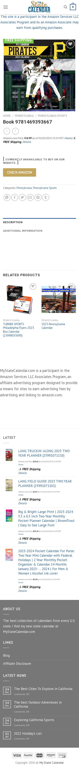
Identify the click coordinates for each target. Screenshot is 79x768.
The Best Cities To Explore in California (43, 689)
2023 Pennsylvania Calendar (53, 326)
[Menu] (5, 7)
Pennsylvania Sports (52, 116)
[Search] (65, 7)
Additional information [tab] (22, 230)
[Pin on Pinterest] (38, 197)
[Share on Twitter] (22, 197)
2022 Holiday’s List (28, 733)
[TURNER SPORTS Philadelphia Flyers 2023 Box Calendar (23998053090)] (20, 299)
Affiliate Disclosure (17, 663)
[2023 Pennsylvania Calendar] (59, 299)
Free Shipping (18, 40)
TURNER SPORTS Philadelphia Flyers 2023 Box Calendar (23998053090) (18, 329)
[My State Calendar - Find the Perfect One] (39, 7)
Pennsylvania (24, 116)
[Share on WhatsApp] (7, 197)
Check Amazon (19, 172)
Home (7, 116)
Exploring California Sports (34, 720)
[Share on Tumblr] (45, 197)
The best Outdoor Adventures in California (38, 704)
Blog (6, 655)
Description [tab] (12, 222)
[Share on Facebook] (14, 197)
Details (68, 138)
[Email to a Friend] (30, 197)
